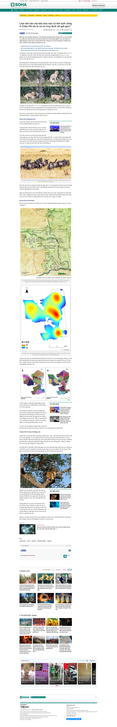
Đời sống (101, 10)
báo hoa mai (37, 105)
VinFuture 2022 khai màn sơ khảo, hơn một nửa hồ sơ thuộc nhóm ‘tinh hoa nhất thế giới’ (65, 129)
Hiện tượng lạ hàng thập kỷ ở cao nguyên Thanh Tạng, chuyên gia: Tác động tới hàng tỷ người (44, 48)
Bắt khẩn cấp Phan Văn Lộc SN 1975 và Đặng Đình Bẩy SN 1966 (55, 679)
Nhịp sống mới (67, 10)
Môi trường (23, 15)
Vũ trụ (45, 15)
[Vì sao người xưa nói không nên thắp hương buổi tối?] (28, 598)
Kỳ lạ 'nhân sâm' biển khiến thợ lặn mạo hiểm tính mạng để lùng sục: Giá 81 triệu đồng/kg (65, 505)
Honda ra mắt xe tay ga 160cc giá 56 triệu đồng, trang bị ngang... (70, 679)
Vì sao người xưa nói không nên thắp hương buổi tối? (27, 605)
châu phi (49, 541)
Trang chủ (24, 701)
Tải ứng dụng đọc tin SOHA (38, 697)
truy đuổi (34, 541)
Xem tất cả (92, 660)
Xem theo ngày (46, 569)
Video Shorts (25, 660)
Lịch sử (57, 15)
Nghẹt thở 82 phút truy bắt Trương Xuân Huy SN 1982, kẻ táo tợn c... (84, 679)
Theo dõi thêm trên (82, 660)
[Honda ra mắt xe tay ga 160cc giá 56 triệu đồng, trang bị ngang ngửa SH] (70, 673)
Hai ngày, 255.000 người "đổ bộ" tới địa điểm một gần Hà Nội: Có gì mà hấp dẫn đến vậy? (38, 648)
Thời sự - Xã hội (31, 701)
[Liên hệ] (70, 550)
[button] (57, 685)
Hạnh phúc (22, 10)
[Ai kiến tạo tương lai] (98, 5)
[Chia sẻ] (22, 33)
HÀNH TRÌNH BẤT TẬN (34, 0)
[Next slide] (94, 674)
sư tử (65, 55)
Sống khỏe (85, 10)
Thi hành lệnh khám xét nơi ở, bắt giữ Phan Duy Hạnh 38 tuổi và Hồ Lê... (28, 679)
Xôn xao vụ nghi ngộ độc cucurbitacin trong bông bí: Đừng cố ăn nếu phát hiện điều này (52, 630)
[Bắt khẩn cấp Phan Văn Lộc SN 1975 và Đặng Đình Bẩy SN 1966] (56, 673)
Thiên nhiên (31, 15)
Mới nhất (16, 10)
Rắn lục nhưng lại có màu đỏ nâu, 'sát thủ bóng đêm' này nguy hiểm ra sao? (39, 50)
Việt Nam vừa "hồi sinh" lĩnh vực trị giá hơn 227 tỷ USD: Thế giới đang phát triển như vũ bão (45, 587)
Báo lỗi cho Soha (67, 33)
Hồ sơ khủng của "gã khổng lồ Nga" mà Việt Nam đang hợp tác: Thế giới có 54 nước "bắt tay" (63, 607)
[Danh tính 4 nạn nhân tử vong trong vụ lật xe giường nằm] (52, 640)
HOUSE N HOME (24, 0)
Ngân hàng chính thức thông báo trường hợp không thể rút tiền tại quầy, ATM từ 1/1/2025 (63, 586)
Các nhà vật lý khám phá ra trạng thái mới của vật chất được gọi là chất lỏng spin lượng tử (44, 607)
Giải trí (73, 10)
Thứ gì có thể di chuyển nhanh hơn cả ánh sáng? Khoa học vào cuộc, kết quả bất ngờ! (53, 528)
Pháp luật (79, 10)
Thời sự (30, 10)
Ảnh (90, 701)
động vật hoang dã (41, 541)
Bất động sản (44, 10)
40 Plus (50, 10)
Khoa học (51, 15)
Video (87, 701)
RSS (94, 701)
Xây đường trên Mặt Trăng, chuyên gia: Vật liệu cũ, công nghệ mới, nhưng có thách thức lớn (65, 419)
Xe (89, 10)
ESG (27, 10)
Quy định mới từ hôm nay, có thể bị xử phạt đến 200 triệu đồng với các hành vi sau (65, 630)
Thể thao (61, 10)
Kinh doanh (36, 10)
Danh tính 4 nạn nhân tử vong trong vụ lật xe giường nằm (52, 646)
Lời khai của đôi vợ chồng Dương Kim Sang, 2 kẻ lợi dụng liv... (41, 679)
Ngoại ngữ (38, 15)
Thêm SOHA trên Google (33, 33)
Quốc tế (55, 10)
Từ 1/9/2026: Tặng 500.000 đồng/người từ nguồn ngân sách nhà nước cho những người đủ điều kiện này (65, 648)
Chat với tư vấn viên (74, 719)
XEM (70, 569)
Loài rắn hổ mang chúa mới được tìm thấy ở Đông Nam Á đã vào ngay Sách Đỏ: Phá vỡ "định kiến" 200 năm (27, 587)
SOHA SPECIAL (45, 0)
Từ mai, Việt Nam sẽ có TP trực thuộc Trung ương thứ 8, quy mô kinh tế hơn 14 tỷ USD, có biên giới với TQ (26, 630)
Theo (46, 545)
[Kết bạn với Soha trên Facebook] (65, 556)
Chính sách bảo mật (70, 715)
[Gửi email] (59, 33)
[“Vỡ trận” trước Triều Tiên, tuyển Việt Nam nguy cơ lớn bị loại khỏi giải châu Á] (39, 622)
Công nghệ (94, 10)
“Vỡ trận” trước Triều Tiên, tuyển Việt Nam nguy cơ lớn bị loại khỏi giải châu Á (39, 630)
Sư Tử (28, 541)
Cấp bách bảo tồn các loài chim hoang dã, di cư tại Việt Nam (36, 46)
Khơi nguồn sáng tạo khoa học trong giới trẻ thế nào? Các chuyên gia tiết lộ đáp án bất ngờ (65, 410)
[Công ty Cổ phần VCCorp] (39, 706)
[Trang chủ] (19, 5)
